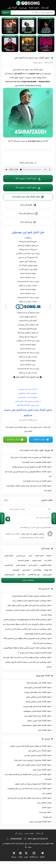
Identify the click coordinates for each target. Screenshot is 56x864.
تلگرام (42, 857)
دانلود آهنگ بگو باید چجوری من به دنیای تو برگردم (32, 467)
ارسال (7, 519)
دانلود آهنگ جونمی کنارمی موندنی (38, 755)
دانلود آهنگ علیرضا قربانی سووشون (37, 711)
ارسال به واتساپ (13, 439)
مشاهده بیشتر (28, 580)
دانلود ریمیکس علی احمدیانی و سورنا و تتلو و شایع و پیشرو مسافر (28, 664)
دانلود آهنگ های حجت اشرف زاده (26, 196)
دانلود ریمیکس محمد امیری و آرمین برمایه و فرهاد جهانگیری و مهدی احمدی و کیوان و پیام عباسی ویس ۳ (27, 650)
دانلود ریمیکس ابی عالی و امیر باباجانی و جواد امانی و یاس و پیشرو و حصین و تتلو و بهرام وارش (28, 631)
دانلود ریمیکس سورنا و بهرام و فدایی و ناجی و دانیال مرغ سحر (27, 657)
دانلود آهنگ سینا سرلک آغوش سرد (38, 716)
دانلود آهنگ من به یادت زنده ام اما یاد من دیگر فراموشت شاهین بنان (29, 791)
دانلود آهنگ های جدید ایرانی (40, 821)
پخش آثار (18, 833)
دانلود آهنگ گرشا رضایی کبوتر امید (38, 687)
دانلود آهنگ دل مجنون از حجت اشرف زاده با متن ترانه (31, 457)
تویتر (26, 857)
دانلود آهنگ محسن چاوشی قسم (39, 701)
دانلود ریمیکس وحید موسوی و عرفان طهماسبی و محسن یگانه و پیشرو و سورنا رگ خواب (27, 641)
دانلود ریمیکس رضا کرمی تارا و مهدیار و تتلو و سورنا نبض (29, 605)
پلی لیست (23, 7)
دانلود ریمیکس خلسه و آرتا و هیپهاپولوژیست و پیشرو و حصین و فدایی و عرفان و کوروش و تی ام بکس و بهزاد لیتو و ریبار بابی (27, 622)
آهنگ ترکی (12, 7)
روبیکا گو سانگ (26, 222)
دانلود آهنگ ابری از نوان (42, 769)
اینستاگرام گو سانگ (26, 213)
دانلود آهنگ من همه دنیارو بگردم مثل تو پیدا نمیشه (31, 746)
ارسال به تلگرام (39, 439)
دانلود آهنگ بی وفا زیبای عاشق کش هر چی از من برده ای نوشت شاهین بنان (30, 800)
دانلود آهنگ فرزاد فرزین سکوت (39, 720)
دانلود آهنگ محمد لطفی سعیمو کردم (37, 725)
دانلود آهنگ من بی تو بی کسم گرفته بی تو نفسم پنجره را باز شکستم (28, 777)
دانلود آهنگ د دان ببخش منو (40, 750)
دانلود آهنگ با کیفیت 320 (26, 178)
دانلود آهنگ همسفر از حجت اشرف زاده (37, 462)
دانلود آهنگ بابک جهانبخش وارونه (38, 692)
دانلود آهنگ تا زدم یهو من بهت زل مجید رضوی (33, 784)
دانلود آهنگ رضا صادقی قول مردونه (37, 706)
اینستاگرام (34, 857)
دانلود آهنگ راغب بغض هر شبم (39, 682)
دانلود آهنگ (34, 7)
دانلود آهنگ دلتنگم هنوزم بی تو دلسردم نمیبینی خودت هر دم (28, 474)
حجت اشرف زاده (36, 427)
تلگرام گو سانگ (26, 205)
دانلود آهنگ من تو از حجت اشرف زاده (37, 481)
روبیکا (13, 857)
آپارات (20, 857)
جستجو (6, 12)
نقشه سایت (29, 833)
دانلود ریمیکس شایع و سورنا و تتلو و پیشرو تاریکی (32, 596)
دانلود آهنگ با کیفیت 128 (26, 187)
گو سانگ (28, 3)
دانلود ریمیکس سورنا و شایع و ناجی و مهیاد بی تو (32, 600)
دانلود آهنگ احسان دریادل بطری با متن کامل (34, 765)
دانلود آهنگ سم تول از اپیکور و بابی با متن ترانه (33, 760)
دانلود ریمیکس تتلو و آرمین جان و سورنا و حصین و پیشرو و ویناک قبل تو (29, 612)
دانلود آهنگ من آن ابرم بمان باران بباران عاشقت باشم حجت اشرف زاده (29, 488)
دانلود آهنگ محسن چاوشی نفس (39, 697)
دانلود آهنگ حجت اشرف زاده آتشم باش (32, 58)
